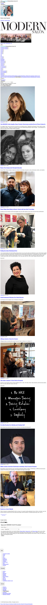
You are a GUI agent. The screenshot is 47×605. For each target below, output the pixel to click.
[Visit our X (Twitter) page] (1, 2)
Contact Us (6, 76)
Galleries (2, 63)
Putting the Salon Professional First (8, 250)
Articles (1, 75)
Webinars (9, 1)
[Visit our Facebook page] (0, 2)
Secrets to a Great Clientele (6, 509)
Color (1, 52)
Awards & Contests (4, 47)
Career (1, 49)
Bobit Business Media (29, 76)
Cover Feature (4, 1)
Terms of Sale (13, 603)
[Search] (11, 82)
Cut (1, 54)
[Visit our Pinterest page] (3, 2)
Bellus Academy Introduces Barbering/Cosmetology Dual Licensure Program (18, 466)
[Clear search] (12, 82)
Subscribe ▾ (3, 4)
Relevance (8, 85)
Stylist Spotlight (3, 71)
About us (2, 76)
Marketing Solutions (36, 76)
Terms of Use (8, 603)
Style (1, 68)
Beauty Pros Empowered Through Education (11, 167)
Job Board (23, 76)
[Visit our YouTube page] (5, 522)
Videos (22, 75)
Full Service (2, 61)
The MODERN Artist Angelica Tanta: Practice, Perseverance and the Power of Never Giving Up (22, 124)
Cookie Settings (5, 591)
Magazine (7, 75)
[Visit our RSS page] (4, 2)
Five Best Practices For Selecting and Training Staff (12, 425)
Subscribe (2, 20)
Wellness (2, 73)
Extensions (2, 59)
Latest (5, 85)
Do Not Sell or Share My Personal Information (24, 603)
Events (1, 56)
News (4, 75)
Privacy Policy (3, 603)
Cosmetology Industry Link (35, 75)
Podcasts (28, 75)
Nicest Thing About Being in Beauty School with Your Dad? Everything (17, 209)
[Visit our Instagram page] (2, 2)
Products (10, 75)
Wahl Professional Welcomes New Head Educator (12, 297)
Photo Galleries (18, 75)
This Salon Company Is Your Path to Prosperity (11, 380)
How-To (25, 75)
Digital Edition (7, 20)
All (1, 84)
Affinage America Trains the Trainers (9, 338)
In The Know (2, 66)
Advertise (9, 76)
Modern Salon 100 (14, 1)
